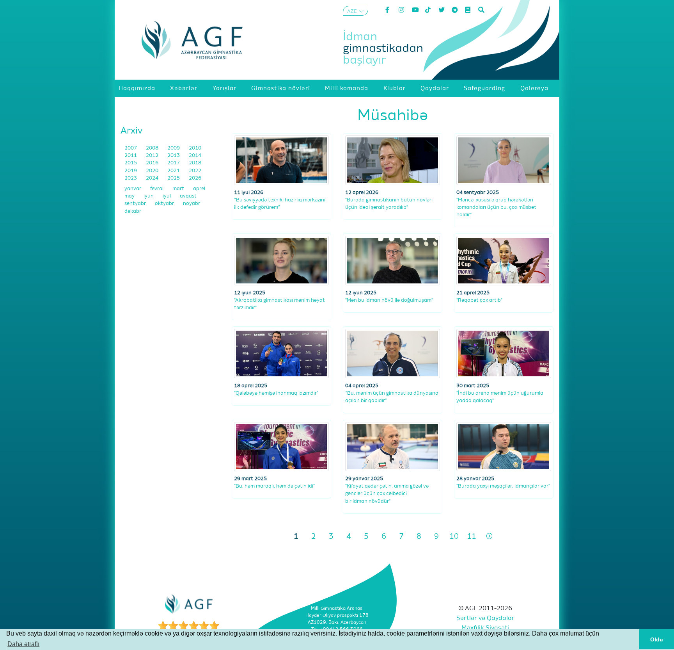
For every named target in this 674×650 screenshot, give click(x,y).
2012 (153, 155)
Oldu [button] (656, 639)
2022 (195, 170)
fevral (157, 188)
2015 (131, 163)
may (130, 196)
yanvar (133, 188)
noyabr (191, 203)
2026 (195, 178)
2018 (195, 163)
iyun (149, 196)
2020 (153, 170)
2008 (153, 148)
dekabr (132, 211)
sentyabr (135, 203)
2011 (131, 155)
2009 (174, 148)
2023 (131, 178)
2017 (174, 163)
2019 (131, 170)
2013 (174, 155)
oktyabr (165, 203)
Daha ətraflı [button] (23, 644)
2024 (153, 178)
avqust (188, 196)
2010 (195, 148)
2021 (174, 170)
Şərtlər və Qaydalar (485, 618)
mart (178, 188)
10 (454, 536)
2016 (153, 163)
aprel (199, 188)
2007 (131, 148)
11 (471, 536)
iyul (167, 196)
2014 (195, 155)
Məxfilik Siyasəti (485, 628)
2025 (174, 178)
